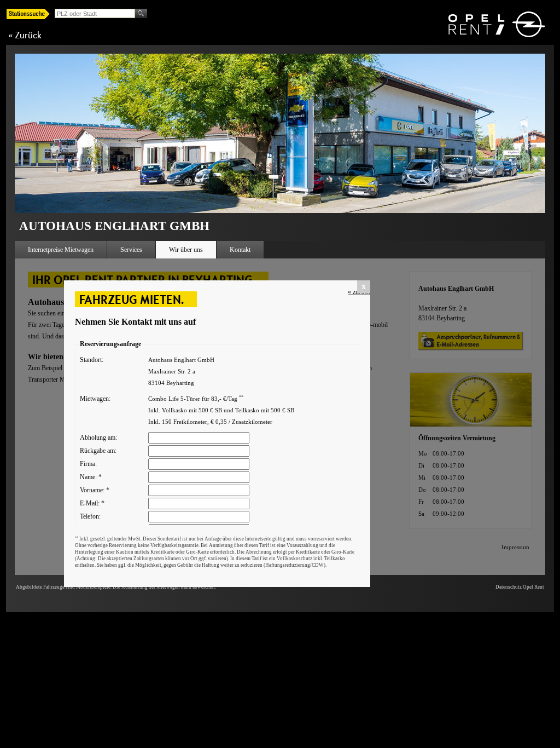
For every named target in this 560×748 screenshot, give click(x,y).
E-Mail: (92, 503)
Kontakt (240, 250)
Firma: (88, 464)
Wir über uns (186, 250)
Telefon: (90, 516)
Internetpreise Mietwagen (61, 250)
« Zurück (25, 35)
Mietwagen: (95, 398)
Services (131, 250)
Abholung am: (98, 437)
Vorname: (94, 490)
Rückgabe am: (98, 450)
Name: (91, 477)
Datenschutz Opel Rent (519, 587)
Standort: (91, 360)
